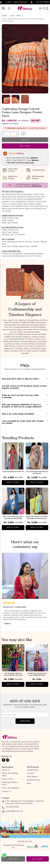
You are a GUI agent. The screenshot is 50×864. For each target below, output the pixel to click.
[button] (23, 133)
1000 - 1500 (15, 16)
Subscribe (25, 721)
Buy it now (25, 146)
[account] (40, 8)
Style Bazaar (32, 777)
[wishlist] (43, 8)
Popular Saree (32, 770)
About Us (6, 770)
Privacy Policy (7, 779)
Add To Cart (13, 482)
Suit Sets (30, 773)
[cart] (47, 8)
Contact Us (6, 791)
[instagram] (7, 760)
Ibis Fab (28, 841)
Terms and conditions (10, 788)
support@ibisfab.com (14, 811)
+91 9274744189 (12, 807)
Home (4, 16)
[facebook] (3, 760)
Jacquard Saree (33, 780)
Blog (29, 783)
